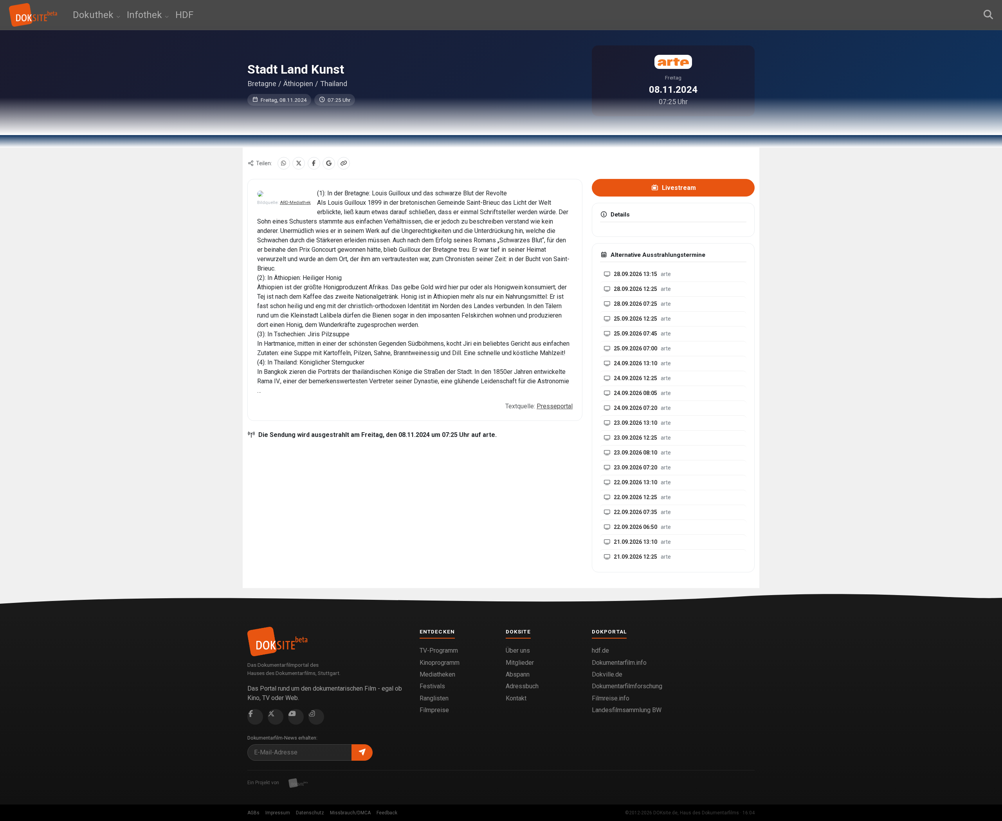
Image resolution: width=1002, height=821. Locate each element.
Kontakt (516, 698)
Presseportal (555, 406)
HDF (184, 14)
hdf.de (600, 650)
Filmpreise (434, 710)
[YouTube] (296, 717)
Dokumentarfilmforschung (627, 686)
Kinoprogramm (440, 662)
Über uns (518, 650)
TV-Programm (439, 650)
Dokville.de (607, 674)
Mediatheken (437, 674)
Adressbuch (522, 686)
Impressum (277, 813)
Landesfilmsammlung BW (626, 710)
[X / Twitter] (298, 163)
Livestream (678, 187)
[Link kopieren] (343, 163)
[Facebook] (314, 163)
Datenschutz (310, 813)
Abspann (518, 674)
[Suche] (988, 15)
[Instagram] (316, 717)
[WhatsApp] (284, 163)
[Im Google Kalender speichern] (329, 163)
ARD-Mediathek (295, 202)
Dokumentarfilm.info (619, 662)
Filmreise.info (610, 698)
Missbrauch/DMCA (350, 813)
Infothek (145, 14)
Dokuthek (94, 14)
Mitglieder (520, 662)
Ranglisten (434, 698)
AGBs (253, 813)
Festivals (432, 686)
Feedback (387, 813)
